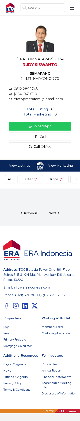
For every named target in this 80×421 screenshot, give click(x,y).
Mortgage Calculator (17, 346)
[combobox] (11, 179)
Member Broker (52, 327)
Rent (6, 333)
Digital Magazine (14, 364)
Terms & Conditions (16, 389)
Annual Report (51, 370)
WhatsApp (42, 126)
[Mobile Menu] (72, 7)
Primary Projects (14, 339)
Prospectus (49, 364)
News (7, 370)
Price (54, 179)
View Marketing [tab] (60, 166)
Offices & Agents (15, 377)
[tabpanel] (40, 207)
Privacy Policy (12, 383)
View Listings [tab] (19, 166)
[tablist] (40, 166)
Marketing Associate (56, 333)
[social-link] (6, 306)
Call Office (42, 147)
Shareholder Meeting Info (56, 385)
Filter (29, 179)
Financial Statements (56, 377)
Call (42, 136)
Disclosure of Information (59, 393)
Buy (6, 327)
